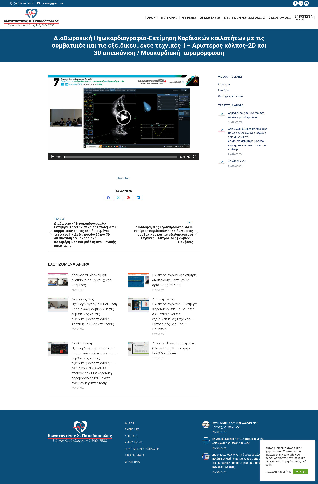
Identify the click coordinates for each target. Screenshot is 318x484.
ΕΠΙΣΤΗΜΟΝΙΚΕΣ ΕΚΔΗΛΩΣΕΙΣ (142, 448)
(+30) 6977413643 (23, 3)
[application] (123, 117)
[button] (252, 5)
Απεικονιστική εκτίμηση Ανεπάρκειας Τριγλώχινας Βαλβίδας (91, 280)
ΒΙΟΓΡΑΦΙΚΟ (132, 429)
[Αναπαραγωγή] (52, 157)
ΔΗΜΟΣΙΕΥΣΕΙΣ (133, 442)
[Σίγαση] (189, 157)
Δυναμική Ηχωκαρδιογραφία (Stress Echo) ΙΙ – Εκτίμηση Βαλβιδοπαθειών (173, 348)
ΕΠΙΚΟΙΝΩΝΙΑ (132, 461)
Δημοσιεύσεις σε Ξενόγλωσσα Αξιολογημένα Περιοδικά (246, 115)
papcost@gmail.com (52, 3)
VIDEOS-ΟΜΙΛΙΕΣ (134, 455)
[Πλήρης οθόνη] (195, 157)
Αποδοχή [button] (301, 471)
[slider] (120, 157)
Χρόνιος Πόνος (237, 160)
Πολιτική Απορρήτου (279, 471)
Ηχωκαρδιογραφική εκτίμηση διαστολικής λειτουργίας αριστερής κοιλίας (174, 280)
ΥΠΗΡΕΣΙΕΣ (131, 435)
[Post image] (58, 280)
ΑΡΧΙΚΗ (129, 422)
